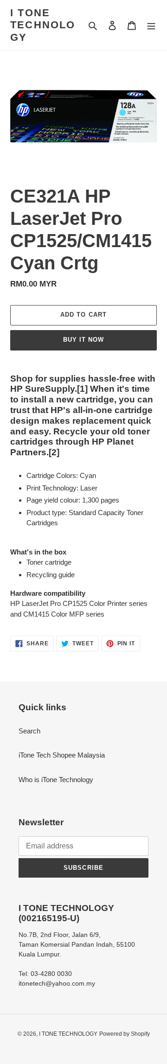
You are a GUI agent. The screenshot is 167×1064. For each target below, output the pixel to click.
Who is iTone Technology (56, 780)
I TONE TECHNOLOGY (43, 25)
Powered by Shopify (124, 1034)
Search (29, 731)
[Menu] (151, 25)
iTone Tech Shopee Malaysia (62, 755)
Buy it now (83, 339)
